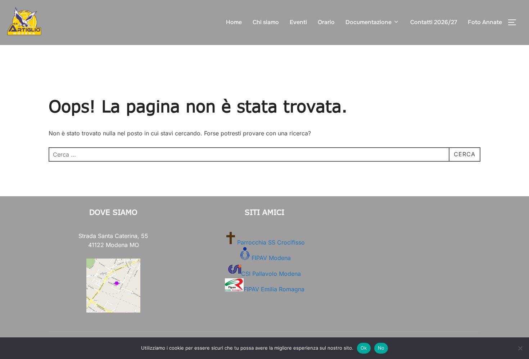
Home (234, 22)
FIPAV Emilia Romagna (274, 289)
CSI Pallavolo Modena (271, 273)
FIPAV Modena (271, 257)
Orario (326, 22)
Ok (364, 348)
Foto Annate (485, 22)
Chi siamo (266, 22)
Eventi (298, 22)
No (381, 348)
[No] (520, 348)
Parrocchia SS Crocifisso (271, 242)
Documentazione (368, 22)
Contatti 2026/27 (433, 22)
